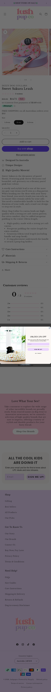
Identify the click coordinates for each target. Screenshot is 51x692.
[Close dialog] (49, 328)
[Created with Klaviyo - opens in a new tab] (25, 364)
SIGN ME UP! (38, 349)
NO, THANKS (38, 353)
